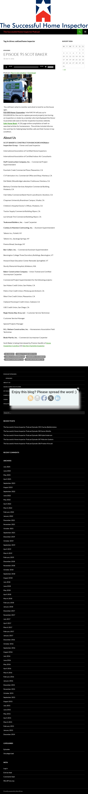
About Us (6, 382)
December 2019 (9, 537)
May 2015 (7, 714)
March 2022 (7, 508)
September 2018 (9, 574)
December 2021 (9, 520)
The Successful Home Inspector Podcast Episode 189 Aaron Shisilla (27, 431)
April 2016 (7, 668)
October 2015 (8, 693)
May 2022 (7, 500)
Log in (5, 768)
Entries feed (7, 773)
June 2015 (7, 710)
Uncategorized (8, 753)
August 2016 (7, 652)
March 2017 (7, 627)
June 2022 (7, 496)
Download (32, 73)
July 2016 (6, 656)
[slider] (51, 67)
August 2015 (7, 701)
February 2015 (8, 726)
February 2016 (8, 677)
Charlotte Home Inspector (14, 356)
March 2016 (7, 673)
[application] (29, 67)
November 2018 (9, 566)
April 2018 (7, 594)
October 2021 (8, 528)
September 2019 (9, 545)
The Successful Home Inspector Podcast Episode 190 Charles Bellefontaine (29, 427)
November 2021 (9, 524)
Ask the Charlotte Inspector (33, 346)
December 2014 (9, 734)
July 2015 (6, 706)
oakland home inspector (34, 359)
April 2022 (7, 504)
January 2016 (8, 681)
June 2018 (7, 586)
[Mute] (46, 67)
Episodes (6, 50)
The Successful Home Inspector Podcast (21, 31)
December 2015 (9, 685)
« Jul (64, 70)
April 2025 (7, 479)
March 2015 (7, 722)
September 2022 (9, 491)
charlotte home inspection (26, 354)
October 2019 (8, 541)
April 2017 (7, 623)
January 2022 (8, 516)
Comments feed (9, 777)
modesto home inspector (14, 359)
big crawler (9, 354)
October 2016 (8, 644)
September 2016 (9, 648)
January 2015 (8, 730)
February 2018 (8, 603)
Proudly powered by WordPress (13, 791)
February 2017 (8, 631)
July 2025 (6, 467)
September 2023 (9, 483)
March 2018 (7, 598)
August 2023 (7, 487)
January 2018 (8, 607)
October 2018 (8, 570)
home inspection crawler (36, 356)
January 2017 (8, 636)
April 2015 (7, 718)
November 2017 (9, 615)
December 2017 (9, 611)
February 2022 (8, 512)
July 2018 (6, 582)
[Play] (6, 67)
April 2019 (7, 549)
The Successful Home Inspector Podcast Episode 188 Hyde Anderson (27, 435)
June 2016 (7, 660)
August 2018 (7, 578)
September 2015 (9, 697)
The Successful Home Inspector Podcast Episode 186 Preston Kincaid (28, 443)
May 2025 (7, 475)
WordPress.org (8, 781)
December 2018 (9, 561)
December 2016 (9, 640)
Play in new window (18, 73)
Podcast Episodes (9, 374)
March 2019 (7, 553)
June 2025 (7, 471)
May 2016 (7, 664)
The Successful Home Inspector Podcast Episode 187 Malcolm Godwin (28, 439)
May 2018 (7, 590)
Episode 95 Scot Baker (25, 54)
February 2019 (8, 557)
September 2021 (9, 533)
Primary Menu (85, 31)
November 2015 (9, 689)
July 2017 (6, 619)
